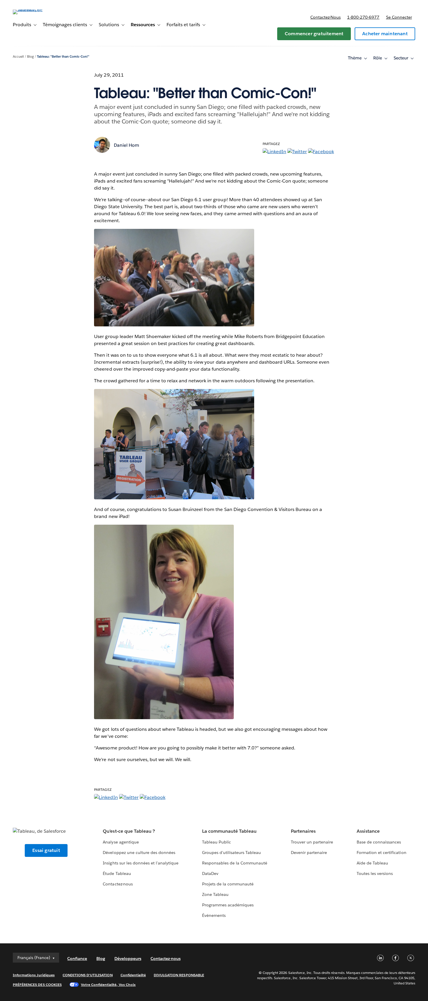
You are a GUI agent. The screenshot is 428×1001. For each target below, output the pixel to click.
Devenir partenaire (309, 852)
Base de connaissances (379, 842)
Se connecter (399, 17)
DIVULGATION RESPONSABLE (179, 974)
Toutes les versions (375, 873)
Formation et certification (381, 852)
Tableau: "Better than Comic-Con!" (63, 56)
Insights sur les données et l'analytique (140, 863)
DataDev (210, 873)
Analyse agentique (121, 842)
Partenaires (303, 831)
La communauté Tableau (229, 831)
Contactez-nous (325, 17)
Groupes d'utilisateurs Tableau (231, 852)
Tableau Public (216, 842)
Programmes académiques (228, 905)
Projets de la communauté (228, 884)
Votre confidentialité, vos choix (108, 984)
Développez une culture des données (139, 852)
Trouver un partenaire (312, 842)
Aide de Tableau (372, 863)
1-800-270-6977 (363, 17)
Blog (30, 56)
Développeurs (127, 958)
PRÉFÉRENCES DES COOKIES (37, 984)
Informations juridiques (34, 974)
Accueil (18, 56)
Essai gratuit (46, 850)
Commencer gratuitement (314, 34)
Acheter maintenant (385, 34)
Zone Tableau (215, 894)
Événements (214, 915)
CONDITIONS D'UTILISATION (88, 974)
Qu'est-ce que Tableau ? (129, 831)
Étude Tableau (117, 873)
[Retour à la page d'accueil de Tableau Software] (34, 9)
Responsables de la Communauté (235, 863)
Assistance (368, 831)
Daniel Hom (126, 145)
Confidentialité (133, 974)
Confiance (77, 958)
